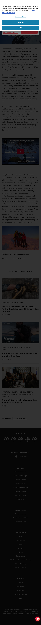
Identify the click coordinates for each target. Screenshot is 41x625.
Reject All (20, 22)
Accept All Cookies (20, 28)
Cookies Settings (20, 17)
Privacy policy (10, 13)
